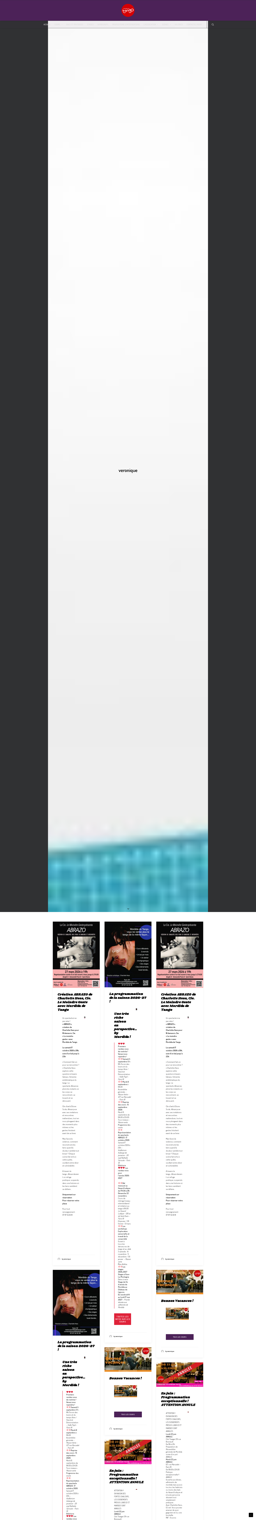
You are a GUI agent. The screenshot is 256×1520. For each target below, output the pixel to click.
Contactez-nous (194, 24)
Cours (57, 24)
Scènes (165, 24)
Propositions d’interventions (126, 24)
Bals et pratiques (74, 24)
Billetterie (122, 1165)
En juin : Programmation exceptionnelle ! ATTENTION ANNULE (178, 1399)
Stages (90, 24)
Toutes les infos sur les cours (123, 1319)
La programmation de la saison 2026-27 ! (127, 998)
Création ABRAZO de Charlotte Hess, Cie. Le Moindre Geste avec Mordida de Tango (75, 1002)
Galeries (179, 24)
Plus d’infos (122, 1264)
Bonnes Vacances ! (177, 1301)
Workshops (102, 24)
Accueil (47, 24)
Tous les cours (180, 1337)
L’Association (150, 24)
